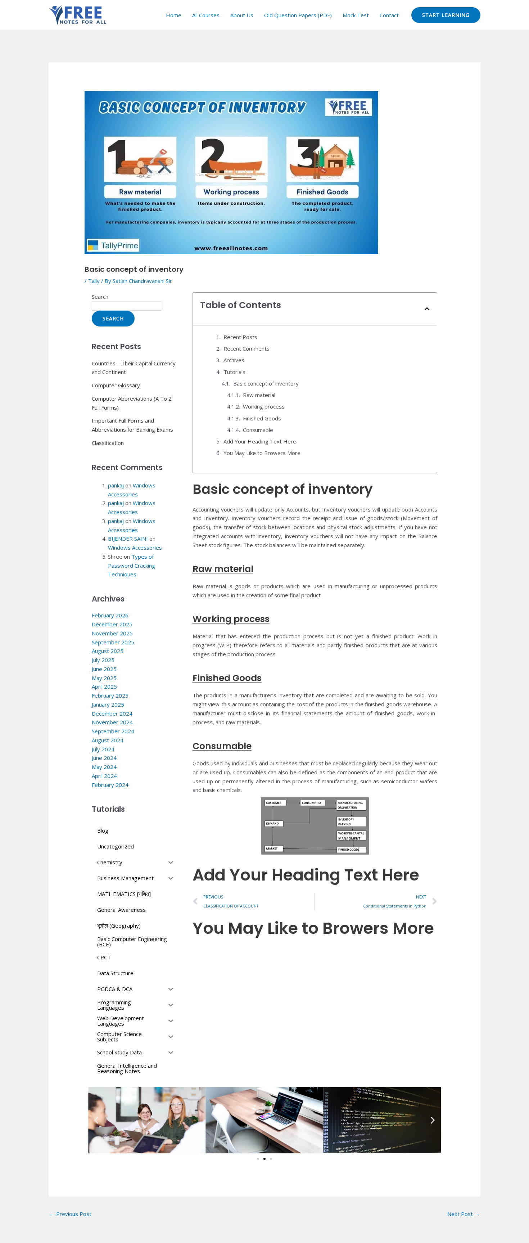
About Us (241, 15)
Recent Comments (246, 348)
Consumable (258, 429)
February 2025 (110, 695)
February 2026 (110, 615)
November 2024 (112, 722)
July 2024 (103, 749)
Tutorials (234, 371)
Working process (264, 406)
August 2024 (107, 740)
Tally (94, 280)
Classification (108, 442)
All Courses (206, 15)
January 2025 (108, 704)
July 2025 (103, 659)
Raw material (259, 394)
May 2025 (104, 677)
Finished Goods (262, 418)
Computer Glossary (116, 385)
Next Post (463, 1213)
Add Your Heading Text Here (259, 441)
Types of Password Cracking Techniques (131, 565)
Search (100, 296)
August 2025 (107, 650)
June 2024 (104, 757)
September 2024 (113, 731)
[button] (427, 308)
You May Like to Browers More (261, 452)
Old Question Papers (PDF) (298, 15)
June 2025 (104, 668)
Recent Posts (240, 337)
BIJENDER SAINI (128, 538)
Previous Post (70, 1213)
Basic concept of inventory (266, 383)
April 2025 (104, 686)
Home (173, 15)
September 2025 (113, 642)
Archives (233, 360)
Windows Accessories (135, 547)
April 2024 (104, 775)
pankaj (116, 485)
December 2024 (112, 713)
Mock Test (356, 15)
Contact (389, 15)
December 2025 (112, 624)
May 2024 (104, 766)
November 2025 (112, 633)
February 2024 (110, 784)
